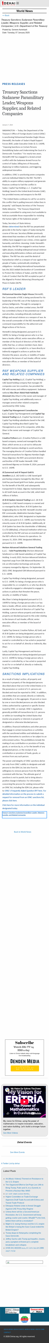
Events (21, 1329)
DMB (42, 1329)
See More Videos (10, 1133)
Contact (7, 1332)
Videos (38, 1329)
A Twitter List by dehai (10, 1163)
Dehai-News (8, 1329)
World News (30, 1329)
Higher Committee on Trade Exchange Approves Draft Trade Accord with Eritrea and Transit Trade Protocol (25, 1200)
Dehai (16, 1329)
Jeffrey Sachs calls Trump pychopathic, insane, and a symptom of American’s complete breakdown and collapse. (25, 1242)
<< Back (5, 15)
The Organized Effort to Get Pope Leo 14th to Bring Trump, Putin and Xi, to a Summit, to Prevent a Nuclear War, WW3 (24, 1188)
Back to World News (22, 832)
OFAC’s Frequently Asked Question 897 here (23, 791)
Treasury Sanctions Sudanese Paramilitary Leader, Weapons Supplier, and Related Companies (23, 814)
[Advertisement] (24, 58)
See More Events (17, 1152)
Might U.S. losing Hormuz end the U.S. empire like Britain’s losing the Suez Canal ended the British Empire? (25, 1227)
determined (14, 227)
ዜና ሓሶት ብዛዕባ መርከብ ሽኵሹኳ (17, 1194)
